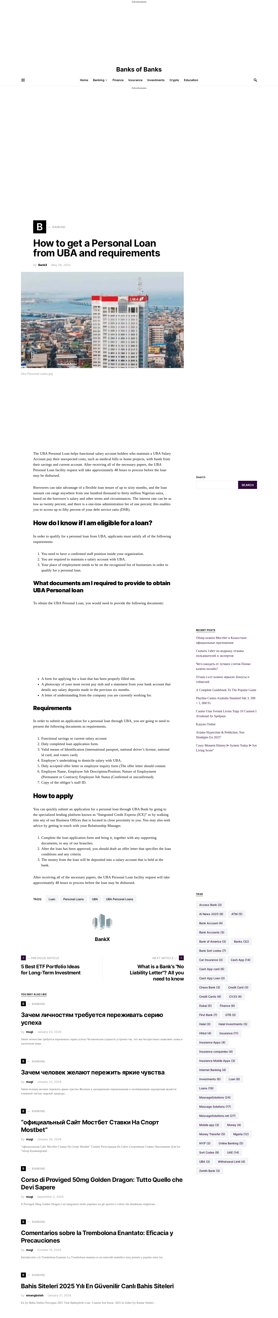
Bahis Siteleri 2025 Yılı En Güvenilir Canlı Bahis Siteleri (97, 1286)
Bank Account (211, 923)
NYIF (204, 1143)
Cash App (240, 960)
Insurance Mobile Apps (217, 1060)
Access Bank (210, 905)
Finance (227, 1005)
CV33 (235, 996)
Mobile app (209, 1125)
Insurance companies (216, 1051)
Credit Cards (210, 996)
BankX (42, 265)
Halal (204, 1024)
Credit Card (238, 987)
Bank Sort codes (212, 950)
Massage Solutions (215, 1106)
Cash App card (211, 969)
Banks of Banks (139, 69)
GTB (230, 1015)
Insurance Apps (212, 1042)
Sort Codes (209, 1152)
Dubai (205, 1005)
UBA (95, 899)
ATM (236, 914)
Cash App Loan (212, 978)
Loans (206, 1088)
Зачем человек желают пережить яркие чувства (92, 1072)
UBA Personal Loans (119, 899)
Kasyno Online (206, 724)
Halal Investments (233, 1024)
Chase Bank (209, 987)
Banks (241, 941)
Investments (210, 1079)
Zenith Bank (209, 1170)
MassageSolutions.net (217, 1115)
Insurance (228, 1033)
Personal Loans (73, 899)
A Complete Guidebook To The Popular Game (226, 690)
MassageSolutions (215, 1097)
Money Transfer (212, 1134)
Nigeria (241, 1134)
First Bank (208, 1015)
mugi (29, 1031)
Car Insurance (211, 960)
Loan (52, 899)
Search (200, 477)
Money (234, 1125)
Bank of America (212, 941)
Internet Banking (212, 1070)
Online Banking (231, 1143)
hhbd (205, 1033)
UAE (233, 1152)
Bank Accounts (211, 932)
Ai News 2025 (211, 914)
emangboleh (35, 1295)
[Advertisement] (139, 32)
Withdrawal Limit (231, 1161)
